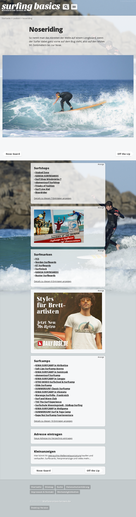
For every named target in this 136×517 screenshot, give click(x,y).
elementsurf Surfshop (47, 182)
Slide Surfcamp (43, 385)
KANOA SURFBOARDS (47, 175)
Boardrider (41, 192)
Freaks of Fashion (45, 185)
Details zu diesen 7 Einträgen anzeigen (52, 198)
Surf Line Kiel (42, 189)
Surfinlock (41, 268)
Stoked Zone (42, 172)
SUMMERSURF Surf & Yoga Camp (53, 411)
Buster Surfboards (45, 275)
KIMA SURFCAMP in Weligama (51, 408)
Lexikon (16, 18)
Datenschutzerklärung (77, 487)
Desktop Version (39, 507)
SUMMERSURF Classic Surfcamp (52, 388)
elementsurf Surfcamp (47, 375)
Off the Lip (123, 153)
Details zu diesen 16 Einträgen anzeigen (53, 421)
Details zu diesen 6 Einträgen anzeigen (52, 281)
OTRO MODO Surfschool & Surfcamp (55, 381)
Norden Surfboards (45, 262)
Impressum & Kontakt (42, 492)
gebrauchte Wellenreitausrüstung (64, 455)
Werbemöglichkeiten (68, 492)
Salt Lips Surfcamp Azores (49, 368)
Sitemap (49, 487)
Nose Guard (13, 153)
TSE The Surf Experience (48, 401)
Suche (60, 487)
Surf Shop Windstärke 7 (48, 179)
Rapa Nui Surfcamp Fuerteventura (54, 415)
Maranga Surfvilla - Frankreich (52, 395)
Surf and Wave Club (46, 398)
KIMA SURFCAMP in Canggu (50, 378)
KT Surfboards (43, 265)
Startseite (6, 18)
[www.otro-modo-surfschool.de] (59, 241)
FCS (37, 258)
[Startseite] (31, 10)
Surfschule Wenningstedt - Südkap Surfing (58, 405)
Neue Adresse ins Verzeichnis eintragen (53, 438)
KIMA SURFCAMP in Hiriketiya (51, 365)
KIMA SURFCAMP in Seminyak (51, 372)
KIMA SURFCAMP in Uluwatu (51, 391)
